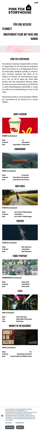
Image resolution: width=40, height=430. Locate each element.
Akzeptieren (9, 427)
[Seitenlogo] (20, 9)
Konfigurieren (20, 422)
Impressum (8, 422)
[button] (35, 3)
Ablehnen (20, 427)
